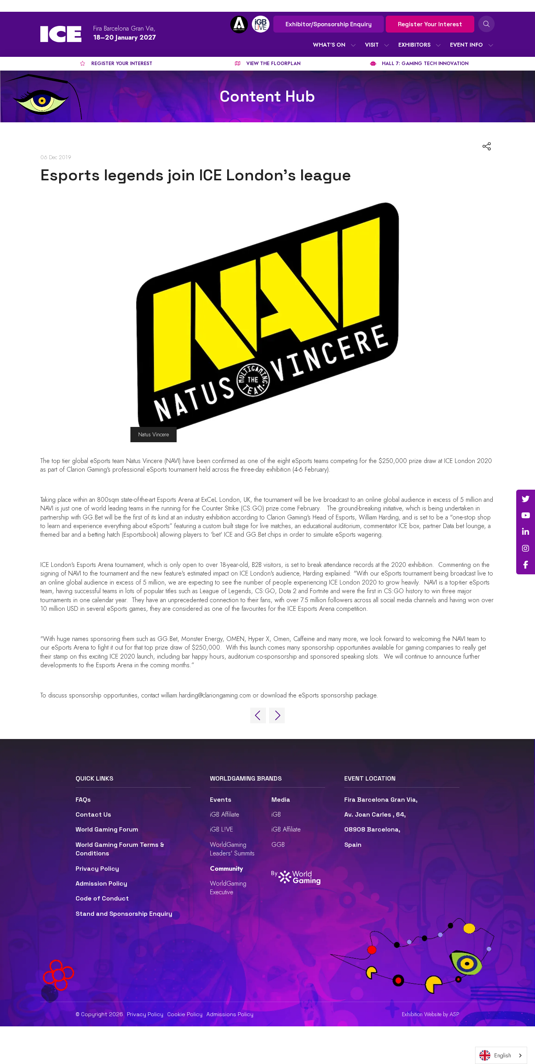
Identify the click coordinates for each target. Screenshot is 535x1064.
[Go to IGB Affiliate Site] (239, 24)
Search (486, 24)
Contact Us (93, 814)
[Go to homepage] (60, 34)
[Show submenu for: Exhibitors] (438, 45)
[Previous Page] (258, 715)
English (502, 1055)
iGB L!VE (221, 829)
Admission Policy (101, 883)
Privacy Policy (97, 868)
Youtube (526, 515)
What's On (329, 45)
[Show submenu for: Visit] (386, 45)
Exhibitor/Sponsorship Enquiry (329, 24)
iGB (276, 814)
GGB (278, 844)
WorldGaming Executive (228, 888)
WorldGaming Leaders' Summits (232, 849)
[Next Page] (277, 715)
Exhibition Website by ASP (430, 1014)
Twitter (526, 499)
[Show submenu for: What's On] (353, 45)
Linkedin (526, 532)
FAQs (83, 799)
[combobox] (501, 1055)
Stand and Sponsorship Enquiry (124, 914)
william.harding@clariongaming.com (206, 695)
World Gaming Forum (107, 829)
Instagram (526, 548)
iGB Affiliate (224, 814)
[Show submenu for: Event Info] (491, 45)
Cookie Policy (184, 1014)
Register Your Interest (430, 24)
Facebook (526, 565)
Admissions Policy (229, 1014)
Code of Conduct (102, 898)
